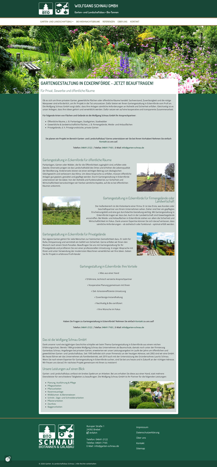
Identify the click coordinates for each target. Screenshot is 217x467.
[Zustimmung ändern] (8, 459)
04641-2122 (86, 147)
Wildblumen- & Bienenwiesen (61, 394)
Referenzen (109, 21)
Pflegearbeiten (54, 385)
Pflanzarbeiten (54, 388)
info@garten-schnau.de (133, 147)
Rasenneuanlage (55, 391)
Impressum (142, 427)
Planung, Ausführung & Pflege (62, 382)
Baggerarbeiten (55, 406)
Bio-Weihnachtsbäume (88, 21)
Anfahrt (93, 432)
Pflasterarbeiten (55, 400)
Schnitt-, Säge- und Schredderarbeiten (66, 397)
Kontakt (134, 21)
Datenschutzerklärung (147, 432)
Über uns (122, 21)
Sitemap (140, 448)
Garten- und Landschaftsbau (56, 21)
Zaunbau (52, 403)
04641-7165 (107, 147)
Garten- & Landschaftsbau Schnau (59, 463)
